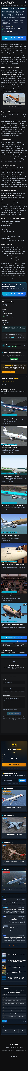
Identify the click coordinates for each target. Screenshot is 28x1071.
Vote (4, 1021)
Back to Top (14, 1056)
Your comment (7, 695)
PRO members (8, 330)
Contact (7, 1047)
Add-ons (3, 5)
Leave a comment (15, 655)
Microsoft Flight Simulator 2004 (13, 5)
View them (14, 359)
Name (4, 679)
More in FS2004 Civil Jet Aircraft (15, 641)
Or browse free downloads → (14, 768)
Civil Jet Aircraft (23, 5)
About (12, 1047)
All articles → (14, 983)
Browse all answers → (14, 945)
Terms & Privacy (19, 1047)
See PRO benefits (7, 372)
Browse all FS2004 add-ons (15, 637)
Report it (13, 337)
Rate (13, 26)
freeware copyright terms (13, 336)
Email (4, 686)
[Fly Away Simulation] (12, 2)
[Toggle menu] (25, 2)
